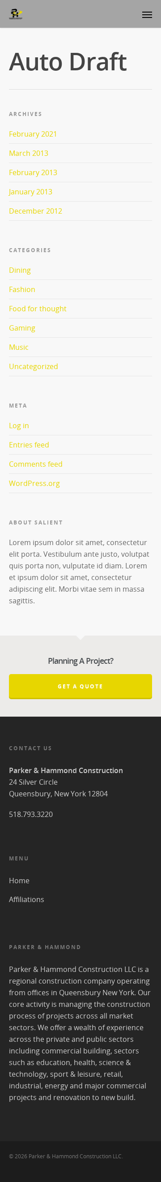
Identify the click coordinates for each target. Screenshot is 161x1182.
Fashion (22, 289)
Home (19, 880)
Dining (20, 270)
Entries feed (29, 445)
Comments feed (36, 464)
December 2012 (35, 211)
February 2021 (33, 134)
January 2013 (30, 192)
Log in (19, 425)
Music (19, 347)
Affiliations (26, 899)
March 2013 (28, 153)
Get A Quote (80, 686)
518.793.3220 (31, 814)
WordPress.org (34, 483)
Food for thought (38, 309)
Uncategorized (33, 366)
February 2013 (33, 172)
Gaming (22, 328)
